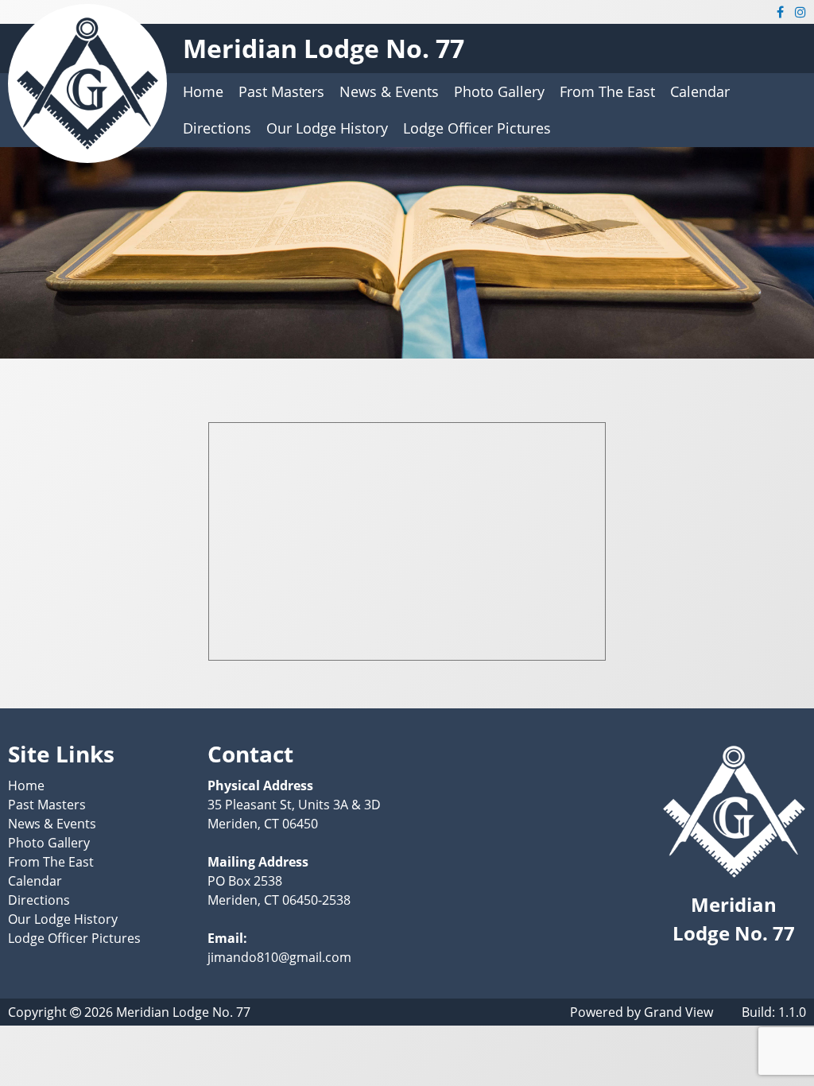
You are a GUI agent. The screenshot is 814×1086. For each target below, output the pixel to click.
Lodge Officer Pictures (477, 128)
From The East (607, 91)
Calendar (700, 91)
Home (203, 91)
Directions (217, 128)
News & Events (389, 91)
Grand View (678, 1012)
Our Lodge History (327, 128)
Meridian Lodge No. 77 (323, 48)
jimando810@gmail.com (279, 957)
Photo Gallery (499, 91)
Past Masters (281, 91)
